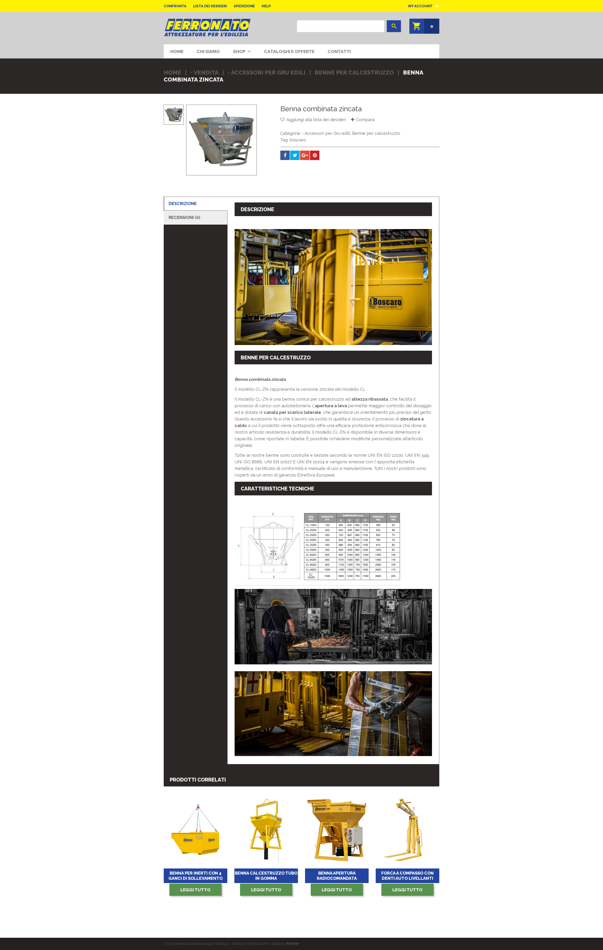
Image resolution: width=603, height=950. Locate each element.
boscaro (297, 139)
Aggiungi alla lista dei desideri (315, 119)
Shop (235, 51)
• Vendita (204, 72)
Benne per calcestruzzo (354, 72)
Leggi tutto (195, 889)
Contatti (339, 51)
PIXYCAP (292, 944)
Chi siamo (208, 51)
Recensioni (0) (184, 217)
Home (176, 51)
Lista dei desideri (210, 6)
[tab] (195, 203)
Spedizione (244, 6)
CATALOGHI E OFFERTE (289, 51)
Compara (365, 119)
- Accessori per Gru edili (267, 72)
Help (266, 6)
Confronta (175, 6)
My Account (420, 6)
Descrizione (183, 203)
